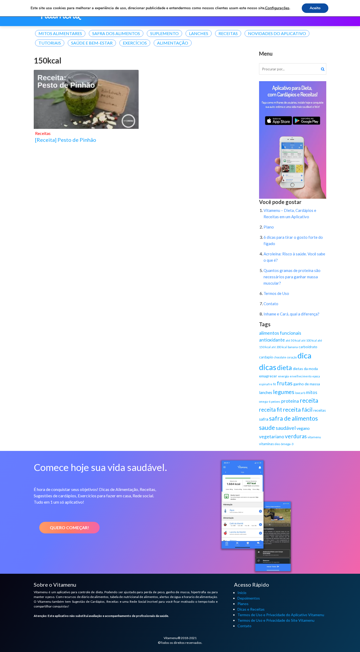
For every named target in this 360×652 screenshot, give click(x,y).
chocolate (280, 357)
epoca (316, 376)
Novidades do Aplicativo (277, 33)
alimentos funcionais (280, 333)
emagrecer (268, 376)
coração (292, 357)
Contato (271, 303)
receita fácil (298, 409)
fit (274, 384)
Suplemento (164, 33)
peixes (275, 401)
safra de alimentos (293, 418)
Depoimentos (248, 598)
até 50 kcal (293, 340)
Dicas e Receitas (251, 609)
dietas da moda (305, 368)
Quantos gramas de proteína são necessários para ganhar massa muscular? (292, 276)
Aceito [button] (315, 8)
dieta (284, 367)
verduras (296, 436)
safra (263, 418)
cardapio (266, 357)
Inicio (241, 592)
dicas (267, 367)
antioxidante (272, 340)
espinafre (265, 384)
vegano (303, 428)
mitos (311, 392)
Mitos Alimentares (60, 33)
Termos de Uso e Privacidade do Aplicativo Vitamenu (280, 614)
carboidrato (308, 347)
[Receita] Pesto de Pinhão (65, 140)
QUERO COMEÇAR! (69, 527)
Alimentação (172, 42)
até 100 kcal (309, 340)
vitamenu (314, 437)
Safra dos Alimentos (116, 33)
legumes (283, 391)
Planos (243, 603)
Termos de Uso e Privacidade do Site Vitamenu (275, 620)
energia (283, 376)
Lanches (198, 33)
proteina (290, 401)
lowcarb (300, 393)
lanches (265, 392)
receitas (319, 410)
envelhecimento (301, 376)
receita (309, 400)
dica (305, 355)
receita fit (270, 409)
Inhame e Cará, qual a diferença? (291, 314)
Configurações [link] (277, 8)
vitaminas (266, 444)
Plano (269, 227)
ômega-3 (287, 444)
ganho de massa (306, 384)
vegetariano (271, 436)
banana (293, 347)
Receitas (228, 33)
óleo (277, 444)
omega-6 (264, 401)
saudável (286, 428)
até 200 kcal (279, 347)
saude (267, 427)
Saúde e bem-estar (92, 42)
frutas (285, 383)
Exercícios (135, 42)
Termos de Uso (276, 293)
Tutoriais (49, 42)
